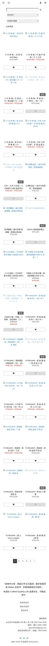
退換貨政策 (24, 603)
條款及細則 (24, 606)
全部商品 (9, 26)
